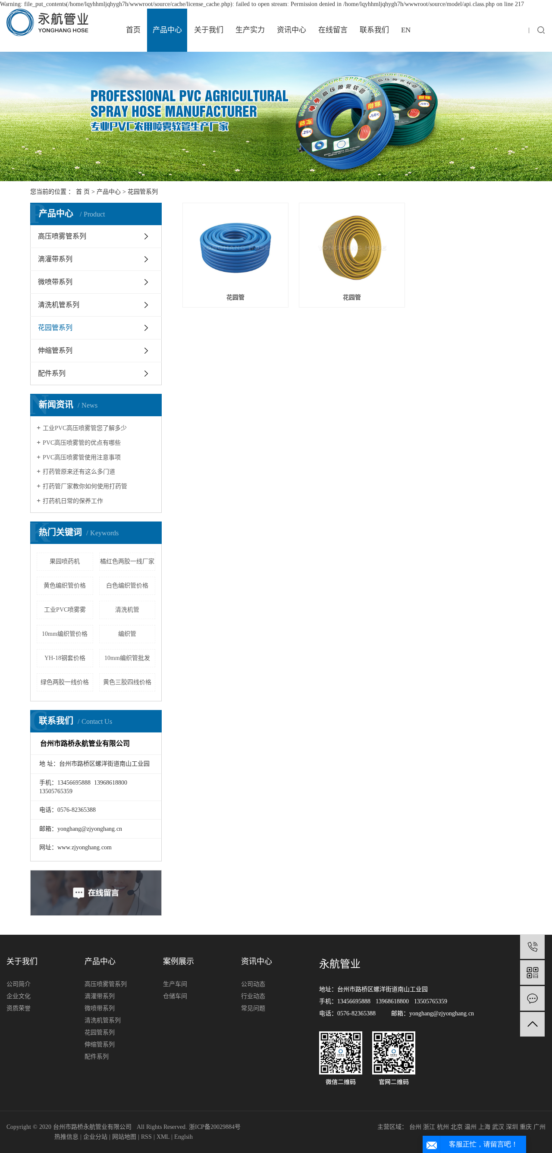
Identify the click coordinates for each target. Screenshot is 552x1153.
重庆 (526, 1127)
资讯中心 (291, 30)
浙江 (429, 1127)
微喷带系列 (55, 282)
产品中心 (167, 30)
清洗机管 (127, 609)
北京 (457, 1127)
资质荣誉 (18, 1008)
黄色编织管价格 (65, 585)
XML (163, 1137)
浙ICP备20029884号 (215, 1127)
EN (406, 30)
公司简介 (18, 984)
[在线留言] (532, 998)
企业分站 (95, 1137)
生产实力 (250, 30)
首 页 (83, 192)
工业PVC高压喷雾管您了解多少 (85, 428)
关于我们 (208, 30)
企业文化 (18, 996)
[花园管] (235, 247)
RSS (146, 1137)
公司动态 (253, 984)
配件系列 (52, 373)
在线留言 (333, 30)
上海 (484, 1127)
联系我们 (374, 30)
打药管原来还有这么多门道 (79, 471)
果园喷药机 (65, 561)
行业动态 (253, 996)
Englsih (183, 1137)
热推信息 (66, 1137)
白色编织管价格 (127, 585)
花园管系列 (143, 192)
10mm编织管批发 (127, 658)
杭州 (443, 1127)
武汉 (498, 1127)
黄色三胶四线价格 (127, 682)
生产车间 (175, 984)
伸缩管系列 (55, 350)
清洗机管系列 (58, 304)
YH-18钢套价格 (64, 658)
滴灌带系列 (55, 259)
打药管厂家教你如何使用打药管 (85, 486)
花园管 (235, 297)
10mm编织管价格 (65, 634)
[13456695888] (532, 946)
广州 (539, 1127)
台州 (415, 1127)
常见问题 (253, 1008)
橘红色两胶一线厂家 (127, 561)
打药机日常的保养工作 (73, 501)
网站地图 (124, 1137)
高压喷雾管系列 (62, 236)
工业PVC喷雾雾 (65, 609)
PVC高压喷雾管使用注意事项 (82, 457)
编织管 (127, 634)
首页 (133, 30)
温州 (470, 1127)
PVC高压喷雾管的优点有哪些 (82, 443)
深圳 (512, 1127)
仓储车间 (175, 996)
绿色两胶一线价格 (65, 682)
